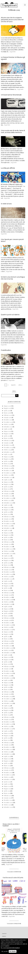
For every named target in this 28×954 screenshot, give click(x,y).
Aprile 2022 (7, 512)
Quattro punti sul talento (10, 314)
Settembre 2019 (8, 579)
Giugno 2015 (7, 682)
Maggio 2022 (7, 510)
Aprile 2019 (7, 588)
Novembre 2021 (8, 523)
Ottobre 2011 (7, 777)
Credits (4, 936)
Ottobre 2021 (7, 526)
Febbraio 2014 (8, 717)
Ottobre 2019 (7, 576)
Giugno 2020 (7, 558)
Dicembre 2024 (8, 445)
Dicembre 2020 (8, 546)
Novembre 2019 (8, 574)
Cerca (17, 395)
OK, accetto (4, 951)
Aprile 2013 (7, 738)
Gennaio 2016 (7, 669)
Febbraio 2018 (7, 618)
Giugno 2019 (7, 583)
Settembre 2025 (8, 427)
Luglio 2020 (7, 556)
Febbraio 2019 (8, 592)
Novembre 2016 (8, 648)
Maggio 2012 (7, 761)
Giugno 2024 (7, 457)
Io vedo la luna (6, 204)
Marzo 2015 (7, 689)
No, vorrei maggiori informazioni (10, 948)
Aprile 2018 (7, 613)
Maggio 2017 (7, 634)
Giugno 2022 (7, 507)
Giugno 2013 (7, 733)
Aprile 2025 (7, 436)
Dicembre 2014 (8, 696)
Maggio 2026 (7, 408)
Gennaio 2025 (7, 443)
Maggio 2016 (7, 659)
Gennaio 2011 (7, 798)
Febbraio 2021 (7, 542)
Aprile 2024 (7, 461)
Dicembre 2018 (8, 597)
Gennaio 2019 (7, 595)
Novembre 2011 (8, 775)
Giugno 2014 (7, 708)
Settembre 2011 (8, 779)
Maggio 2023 (7, 484)
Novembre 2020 (8, 549)
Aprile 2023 (7, 486)
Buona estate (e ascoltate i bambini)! (11, 825)
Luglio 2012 (7, 756)
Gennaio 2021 (7, 544)
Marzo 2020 (7, 565)
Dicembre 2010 (8, 800)
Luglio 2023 (7, 480)
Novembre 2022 (8, 498)
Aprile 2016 (7, 662)
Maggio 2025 (7, 433)
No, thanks (12, 951)
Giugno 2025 (7, 431)
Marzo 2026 (7, 413)
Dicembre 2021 (8, 521)
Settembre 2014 (8, 703)
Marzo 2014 (7, 715)
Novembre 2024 (8, 447)
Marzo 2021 (7, 539)
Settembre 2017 (8, 629)
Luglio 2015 (7, 680)
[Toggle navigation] (25, 4)
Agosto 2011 (7, 782)
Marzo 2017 (7, 639)
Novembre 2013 (8, 724)
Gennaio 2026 (7, 417)
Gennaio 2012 (7, 770)
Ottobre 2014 (7, 701)
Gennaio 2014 (7, 719)
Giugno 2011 (7, 786)
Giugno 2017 (7, 632)
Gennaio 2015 (7, 694)
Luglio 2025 (7, 429)
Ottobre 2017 (7, 627)
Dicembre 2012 (8, 747)
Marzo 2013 (7, 740)
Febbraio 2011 (7, 795)
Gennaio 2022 (7, 519)
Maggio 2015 (7, 685)
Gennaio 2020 (7, 569)
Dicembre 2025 (8, 420)
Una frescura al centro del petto (13, 877)
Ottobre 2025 (7, 424)
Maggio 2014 (7, 710)
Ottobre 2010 (7, 805)
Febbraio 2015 (7, 692)
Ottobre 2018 (7, 602)
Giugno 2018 (7, 609)
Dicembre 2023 (8, 470)
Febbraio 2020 (8, 567)
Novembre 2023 (8, 473)
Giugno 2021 (7, 533)
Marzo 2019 (7, 590)
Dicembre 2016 (8, 646)
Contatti (4, 933)
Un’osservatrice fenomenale (11, 95)
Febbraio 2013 (7, 742)
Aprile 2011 (7, 791)
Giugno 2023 (7, 482)
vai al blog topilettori (14, 923)
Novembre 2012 (8, 749)
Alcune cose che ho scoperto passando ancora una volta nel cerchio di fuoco (12, 20)
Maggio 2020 (7, 560)
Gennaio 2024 (7, 468)
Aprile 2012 (7, 763)
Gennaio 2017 (7, 643)
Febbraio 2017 (7, 641)
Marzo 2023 (7, 489)
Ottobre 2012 (7, 752)
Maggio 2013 (7, 735)
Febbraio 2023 (8, 491)
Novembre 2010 (8, 802)
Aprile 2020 (7, 563)
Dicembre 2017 (8, 622)
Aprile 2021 (7, 537)
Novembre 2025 (8, 422)
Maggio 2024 (7, 459)
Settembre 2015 (8, 678)
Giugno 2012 (7, 758)
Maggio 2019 (7, 586)
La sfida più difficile (8, 168)
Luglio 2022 (7, 505)
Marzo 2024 (7, 463)
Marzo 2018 (7, 616)
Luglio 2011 (7, 784)
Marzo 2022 (7, 514)
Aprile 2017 (7, 636)
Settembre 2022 (8, 503)
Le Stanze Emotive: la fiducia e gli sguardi (13, 58)
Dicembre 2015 (8, 671)
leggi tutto (13, 51)
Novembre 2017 (8, 625)
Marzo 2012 (7, 765)
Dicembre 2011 (8, 772)
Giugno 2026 (7, 406)
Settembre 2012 (8, 754)
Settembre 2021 (8, 528)
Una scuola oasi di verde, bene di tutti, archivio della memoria (13, 131)
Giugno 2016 (7, 657)
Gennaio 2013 (7, 745)
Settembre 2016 (8, 652)
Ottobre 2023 (7, 475)
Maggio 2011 (7, 788)
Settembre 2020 (8, 553)
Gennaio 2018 (7, 620)
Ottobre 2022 (7, 500)
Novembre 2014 (8, 699)
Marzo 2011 (7, 793)
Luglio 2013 (7, 731)
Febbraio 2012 (7, 768)
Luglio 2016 (7, 655)
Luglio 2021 (7, 530)
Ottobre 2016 (7, 650)
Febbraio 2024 (8, 466)
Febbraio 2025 (8, 440)
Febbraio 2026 (8, 415)
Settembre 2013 (8, 729)
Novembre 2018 (8, 599)
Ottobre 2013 (7, 726)
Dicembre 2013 (8, 722)
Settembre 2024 (8, 452)
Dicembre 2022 (8, 496)
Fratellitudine (6, 350)
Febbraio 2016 (8, 666)
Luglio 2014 (7, 705)
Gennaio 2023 (7, 493)
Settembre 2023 (8, 477)
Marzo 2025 (7, 438)
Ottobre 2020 (7, 551)
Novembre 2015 (8, 673)
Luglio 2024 (7, 454)
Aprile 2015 (7, 687)
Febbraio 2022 (8, 516)
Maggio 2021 (7, 535)
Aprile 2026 (7, 410)
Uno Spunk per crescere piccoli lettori (12, 240)
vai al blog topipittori (14, 872)
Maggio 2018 (7, 611)
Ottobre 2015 (7, 676)
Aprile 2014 (7, 712)
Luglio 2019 (7, 581)
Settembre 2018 (8, 604)
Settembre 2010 (8, 807)
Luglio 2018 (7, 606)
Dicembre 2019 (8, 572)
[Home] (9, 4)
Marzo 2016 (7, 664)
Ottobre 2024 (7, 450)
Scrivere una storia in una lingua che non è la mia (13, 278)
